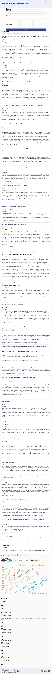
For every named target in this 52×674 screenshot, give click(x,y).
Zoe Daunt (4, 481)
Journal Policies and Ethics (16, 6)
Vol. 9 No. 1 (8, 643)
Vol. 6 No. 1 (13, 651)
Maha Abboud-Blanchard (7, 254)
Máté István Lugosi (16, 285)
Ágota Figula (13, 381)
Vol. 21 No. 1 (8, 609)
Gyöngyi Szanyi (5, 85)
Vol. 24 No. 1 (3, 601)
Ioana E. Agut (4, 330)
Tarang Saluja (10, 481)
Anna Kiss (5, 127)
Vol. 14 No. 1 (8, 629)
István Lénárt (11, 462)
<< (9, 33)
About (9, 6)
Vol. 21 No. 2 (3, 609)
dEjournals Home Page (6, 1)
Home (3, 6)
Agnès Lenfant (23, 254)
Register (45, 1)
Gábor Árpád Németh (7, 285)
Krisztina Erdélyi (5, 108)
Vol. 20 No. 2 (3, 612)
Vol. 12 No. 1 (8, 635)
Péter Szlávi (4, 404)
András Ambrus (5, 351)
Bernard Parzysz (30, 254)
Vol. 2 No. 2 (3, 663)
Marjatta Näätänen (21, 351)
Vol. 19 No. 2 (3, 615)
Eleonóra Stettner (6, 228)
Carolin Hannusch (21, 381)
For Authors (25, 6)
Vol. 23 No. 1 (8, 604)
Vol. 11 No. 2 (3, 637)
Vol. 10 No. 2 (3, 640)
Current (6, 6)
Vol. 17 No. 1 (8, 621)
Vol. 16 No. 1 (8, 623)
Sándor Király (4, 364)
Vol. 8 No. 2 (3, 646)
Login (49, 1)
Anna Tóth (11, 152)
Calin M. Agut (11, 330)
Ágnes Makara (5, 462)
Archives (29, 6)
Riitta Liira (28, 351)
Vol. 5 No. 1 (8, 654)
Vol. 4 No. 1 (8, 657)
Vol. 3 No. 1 (8, 660)
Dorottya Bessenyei (6, 503)
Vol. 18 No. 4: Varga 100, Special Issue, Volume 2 (9, 618)
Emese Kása (28, 381)
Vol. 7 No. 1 (8, 649)
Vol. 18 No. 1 (43, 618)
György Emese (15, 228)
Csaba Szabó (19, 188)
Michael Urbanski (17, 481)
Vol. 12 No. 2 (3, 635)
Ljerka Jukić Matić (5, 424)
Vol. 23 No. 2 (3, 604)
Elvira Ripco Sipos (5, 545)
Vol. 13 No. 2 (3, 632)
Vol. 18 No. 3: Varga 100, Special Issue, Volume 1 (27, 618)
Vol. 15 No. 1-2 (3, 626)
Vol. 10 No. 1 (8, 640)
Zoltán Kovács (4, 209)
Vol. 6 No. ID (3, 651)
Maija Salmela (34, 351)
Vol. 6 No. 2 (8, 651)
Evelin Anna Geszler (7, 41)
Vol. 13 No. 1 (8, 632)
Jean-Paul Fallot (16, 254)
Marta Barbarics (26, 481)
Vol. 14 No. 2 (3, 629)
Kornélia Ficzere (5, 381)
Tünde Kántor (4, 152)
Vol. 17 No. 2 (3, 621)
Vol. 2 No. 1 (8, 663)
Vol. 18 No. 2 (38, 618)
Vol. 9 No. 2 (3, 643)
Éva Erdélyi (5, 188)
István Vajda (4, 307)
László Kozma (11, 209)
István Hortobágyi (12, 351)
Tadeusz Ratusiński (12, 522)
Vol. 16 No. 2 (3, 623)
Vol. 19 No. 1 (8, 615)
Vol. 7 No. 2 (3, 649)
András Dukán (11, 188)
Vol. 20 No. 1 (8, 612)
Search (33, 6)
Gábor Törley (10, 404)
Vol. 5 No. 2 (3, 654)
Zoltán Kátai (4, 65)
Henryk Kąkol (4, 522)
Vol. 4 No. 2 (3, 657)
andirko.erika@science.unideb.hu (10, 672)
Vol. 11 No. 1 (8, 637)
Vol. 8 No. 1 (8, 646)
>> (27, 33)
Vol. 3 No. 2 (3, 660)
